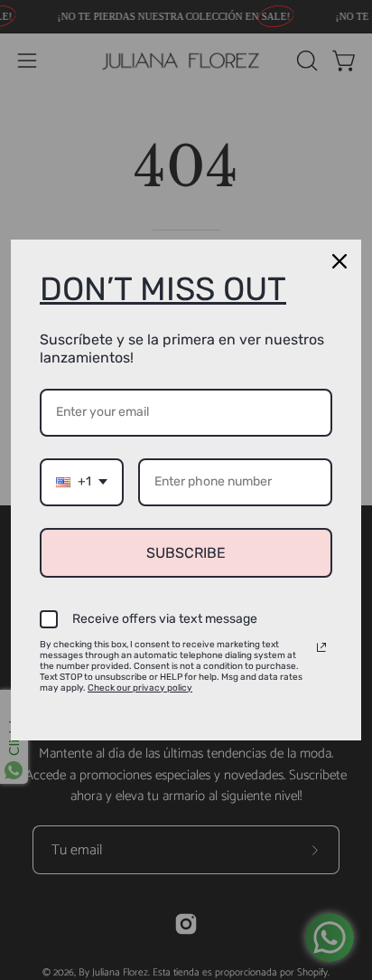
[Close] (339, 261)
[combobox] (82, 482)
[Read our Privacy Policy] (321, 647)
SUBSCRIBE (186, 552)
